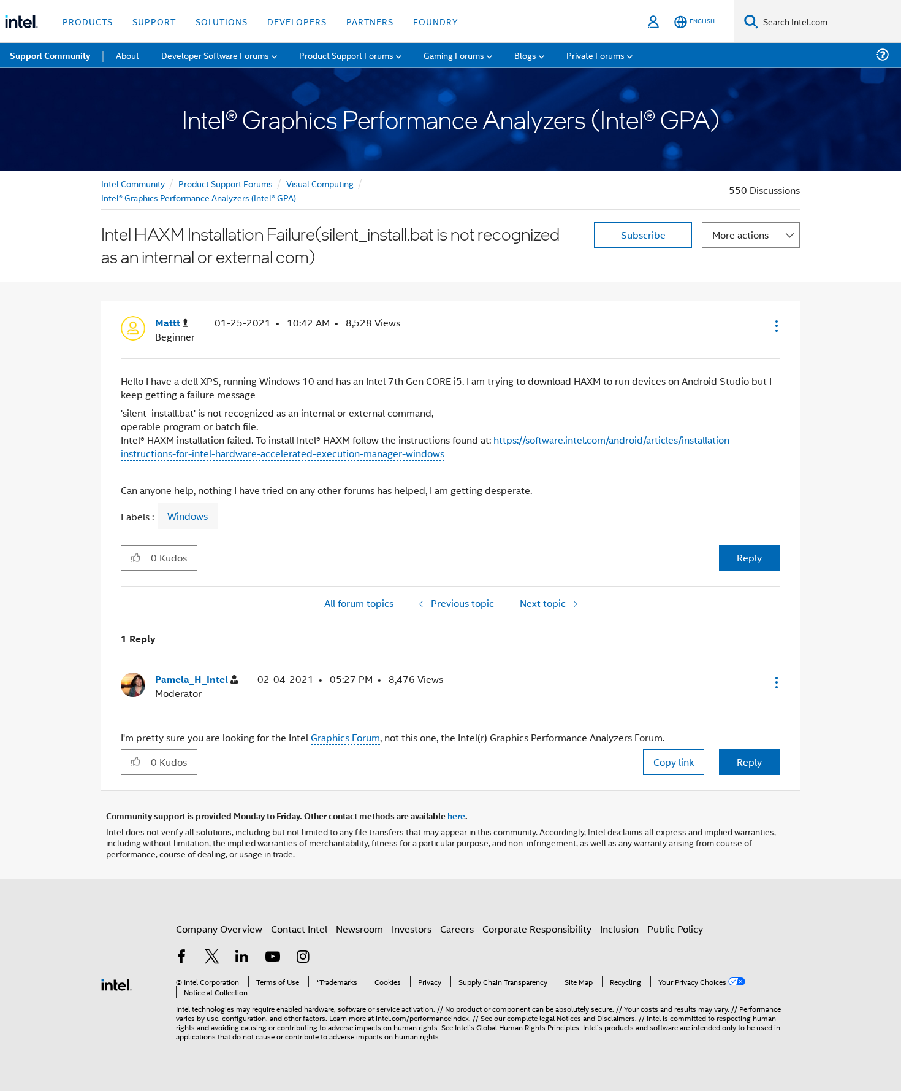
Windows (187, 516)
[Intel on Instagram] (302, 957)
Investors (411, 929)
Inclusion (619, 929)
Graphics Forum (345, 737)
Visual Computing (320, 183)
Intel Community (133, 183)
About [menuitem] (127, 54)
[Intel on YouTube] (272, 957)
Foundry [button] (435, 21)
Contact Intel (299, 929)
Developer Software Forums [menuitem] (215, 54)
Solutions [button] (222, 21)
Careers (457, 929)
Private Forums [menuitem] (595, 54)
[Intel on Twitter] (212, 957)
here (456, 815)
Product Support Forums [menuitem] (346, 54)
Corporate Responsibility (536, 929)
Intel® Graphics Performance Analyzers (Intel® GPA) (198, 197)
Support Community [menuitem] (50, 55)
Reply (749, 557)
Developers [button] (297, 21)
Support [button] (154, 21)
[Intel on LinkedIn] (242, 957)
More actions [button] (740, 235)
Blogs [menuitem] (525, 54)
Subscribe (643, 235)
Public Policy (675, 929)
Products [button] (88, 21)
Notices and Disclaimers (596, 1018)
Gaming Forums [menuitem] (454, 54)
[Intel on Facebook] (181, 957)
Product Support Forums (225, 183)
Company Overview (219, 929)
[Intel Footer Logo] (116, 983)
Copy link (673, 762)
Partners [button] (369, 21)
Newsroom (359, 929)
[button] (775, 325)
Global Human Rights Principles (527, 1027)
